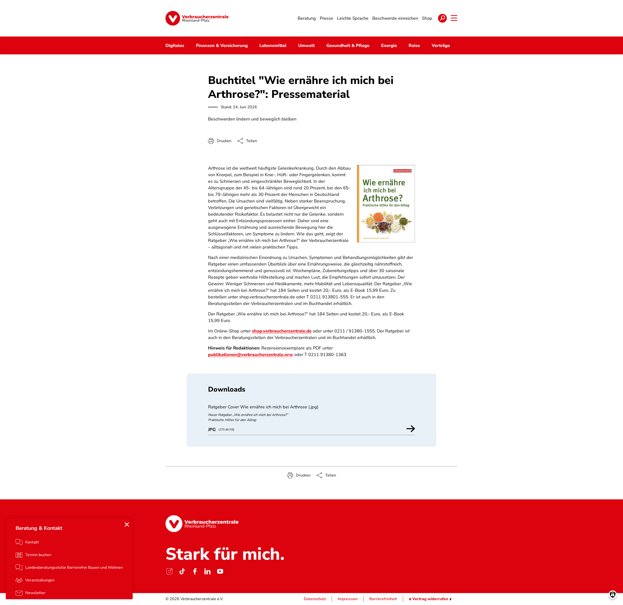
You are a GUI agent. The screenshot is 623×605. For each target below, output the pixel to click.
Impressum (347, 599)
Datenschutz (315, 599)
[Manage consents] (612, 594)
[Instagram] (169, 571)
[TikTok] (182, 571)
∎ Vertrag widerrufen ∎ (430, 599)
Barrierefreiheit (383, 599)
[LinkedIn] (207, 571)
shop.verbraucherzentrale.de (282, 331)
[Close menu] (127, 524)
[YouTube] (220, 571)
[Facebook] (194, 571)
